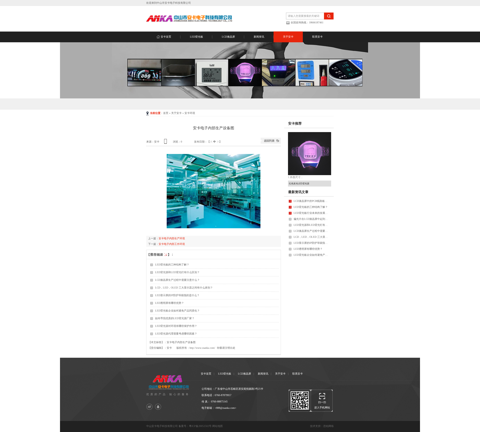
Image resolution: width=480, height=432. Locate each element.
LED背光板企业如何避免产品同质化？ (177, 310)
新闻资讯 (259, 36)
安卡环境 (189, 113)
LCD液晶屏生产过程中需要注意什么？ (177, 280)
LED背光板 (196, 36)
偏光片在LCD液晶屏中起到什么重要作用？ (311, 219)
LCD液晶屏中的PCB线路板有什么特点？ (311, 201)
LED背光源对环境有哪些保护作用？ (176, 326)
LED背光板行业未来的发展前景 (311, 213)
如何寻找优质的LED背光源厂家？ (174, 318)
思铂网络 (328, 426)
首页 (165, 113)
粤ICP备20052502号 (200, 426)
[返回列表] (271, 142)
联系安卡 (317, 36)
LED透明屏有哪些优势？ (169, 303)
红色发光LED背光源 (299, 183)
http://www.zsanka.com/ (202, 347)
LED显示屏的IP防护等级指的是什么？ (177, 295)
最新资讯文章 (298, 192)
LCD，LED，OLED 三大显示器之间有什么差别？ (184, 287)
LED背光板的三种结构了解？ (172, 264)
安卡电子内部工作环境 (172, 244)
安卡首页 (166, 36)
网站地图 (217, 426)
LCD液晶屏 (228, 36)
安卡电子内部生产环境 (172, 238)
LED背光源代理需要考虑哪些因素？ (176, 333)
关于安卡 (288, 36)
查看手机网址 (166, 142)
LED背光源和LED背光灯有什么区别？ (177, 272)
